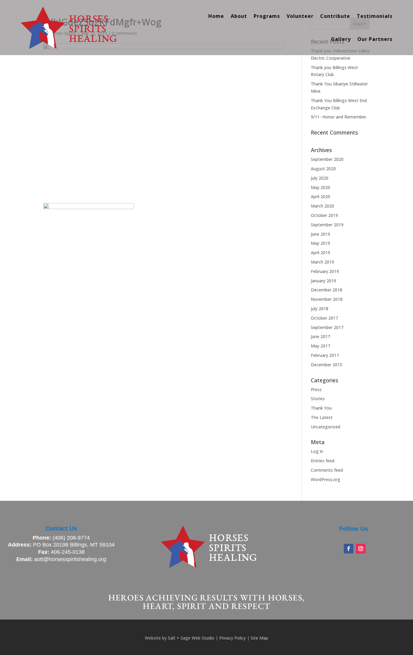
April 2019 (320, 252)
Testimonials (374, 16)
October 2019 (324, 215)
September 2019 (327, 225)
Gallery (341, 39)
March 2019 (322, 262)
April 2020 (320, 196)
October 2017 (324, 318)
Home (216, 16)
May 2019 (320, 243)
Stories (318, 398)
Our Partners (374, 39)
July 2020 (319, 178)
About (239, 16)
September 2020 (327, 159)
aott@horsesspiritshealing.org (70, 559)
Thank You (321, 408)
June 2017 (320, 336)
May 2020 (320, 187)
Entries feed (322, 461)
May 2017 (320, 346)
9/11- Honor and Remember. (339, 117)
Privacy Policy (232, 638)
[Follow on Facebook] (348, 549)
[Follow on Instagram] (361, 549)
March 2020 (322, 206)
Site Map (259, 638)
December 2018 (326, 290)
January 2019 (323, 281)
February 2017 (325, 355)
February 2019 (325, 271)
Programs (267, 16)
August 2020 (323, 168)
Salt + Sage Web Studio (191, 638)
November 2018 (327, 299)
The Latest (322, 417)
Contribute (335, 16)
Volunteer (300, 16)
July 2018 (319, 308)
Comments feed (327, 470)
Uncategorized (325, 427)
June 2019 (320, 234)
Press (316, 389)
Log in (317, 451)
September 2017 (327, 327)
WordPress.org (325, 479)
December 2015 (326, 364)
